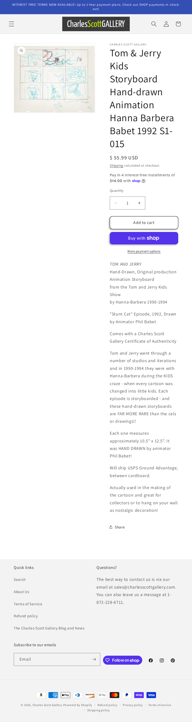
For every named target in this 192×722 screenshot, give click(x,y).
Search (20, 579)
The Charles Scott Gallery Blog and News (49, 627)
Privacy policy (133, 705)
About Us (21, 591)
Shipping (116, 165)
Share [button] (120, 526)
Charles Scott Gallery (47, 705)
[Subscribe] (94, 659)
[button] (12, 24)
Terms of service (159, 705)
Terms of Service (28, 603)
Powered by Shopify (77, 705)
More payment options (144, 251)
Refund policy (26, 615)
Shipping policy (98, 710)
